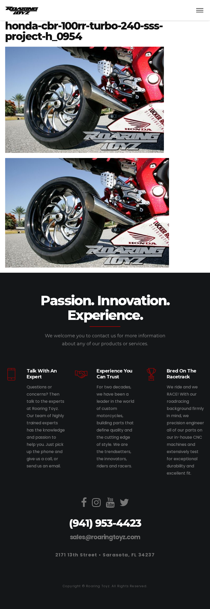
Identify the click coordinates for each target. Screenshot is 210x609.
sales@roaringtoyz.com (105, 537)
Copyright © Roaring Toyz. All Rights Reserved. (105, 586)
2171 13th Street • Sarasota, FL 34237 (105, 555)
